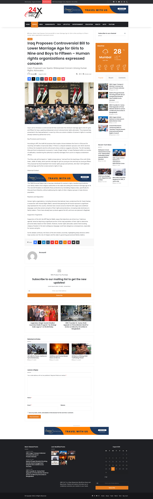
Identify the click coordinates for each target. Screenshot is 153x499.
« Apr (105, 477)
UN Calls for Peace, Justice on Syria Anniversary (37, 357)
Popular (100, 78)
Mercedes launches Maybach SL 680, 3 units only (66, 1)
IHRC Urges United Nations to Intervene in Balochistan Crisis (116, 119)
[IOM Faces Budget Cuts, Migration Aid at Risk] (104, 171)
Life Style (66, 24)
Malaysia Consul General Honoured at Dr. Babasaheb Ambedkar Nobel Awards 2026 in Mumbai (104, 154)
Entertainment (77, 24)
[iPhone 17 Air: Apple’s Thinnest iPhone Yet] (55, 463)
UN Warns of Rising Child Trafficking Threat (79, 357)
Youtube (112, 24)
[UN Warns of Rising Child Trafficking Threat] (81, 348)
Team (111, 496)
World (34, 24)
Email (29, 405)
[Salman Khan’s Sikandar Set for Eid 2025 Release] (71, 458)
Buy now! (125, 496)
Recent (111, 78)
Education (89, 24)
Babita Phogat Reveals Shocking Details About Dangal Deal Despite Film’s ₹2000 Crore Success (117, 96)
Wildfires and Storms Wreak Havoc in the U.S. (59, 357)
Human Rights (50, 24)
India (41, 24)
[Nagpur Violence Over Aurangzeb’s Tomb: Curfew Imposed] (63, 458)
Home (28, 24)
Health (97, 24)
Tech (59, 24)
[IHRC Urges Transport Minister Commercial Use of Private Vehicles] (103, 86)
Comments (122, 78)
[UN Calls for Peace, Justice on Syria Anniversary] (37, 348)
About (107, 496)
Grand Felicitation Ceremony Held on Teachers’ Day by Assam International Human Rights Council (117, 129)
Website (63, 405)
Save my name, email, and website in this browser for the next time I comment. (51, 412)
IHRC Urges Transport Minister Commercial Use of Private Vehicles (116, 86)
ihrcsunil (33, 74)
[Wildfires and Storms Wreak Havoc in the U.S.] (59, 348)
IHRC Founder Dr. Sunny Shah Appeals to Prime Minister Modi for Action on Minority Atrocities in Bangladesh (117, 108)
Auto (104, 24)
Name (29, 397)
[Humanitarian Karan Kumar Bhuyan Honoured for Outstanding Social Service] (55, 453)
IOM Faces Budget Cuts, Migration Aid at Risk (104, 178)
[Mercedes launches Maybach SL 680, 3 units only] (119, 172)
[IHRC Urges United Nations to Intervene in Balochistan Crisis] (103, 119)
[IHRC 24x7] (33, 12)
